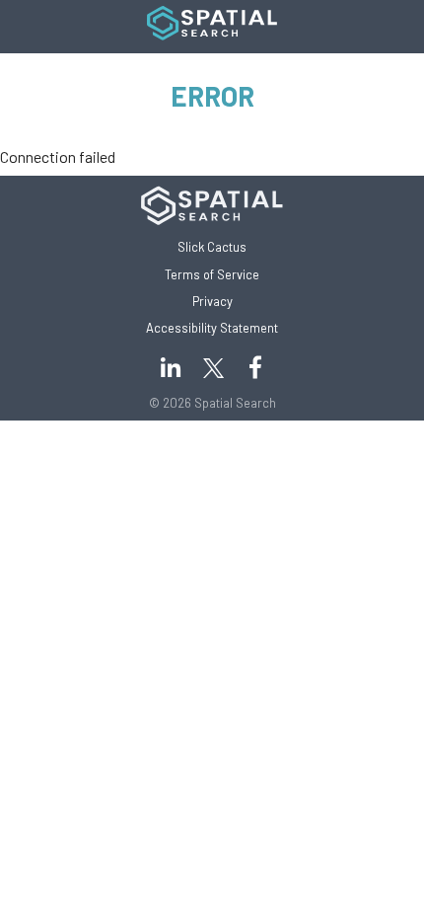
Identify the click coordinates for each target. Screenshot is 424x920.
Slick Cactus (212, 247)
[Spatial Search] (212, 34)
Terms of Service (212, 274)
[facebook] (212, 367)
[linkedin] (169, 367)
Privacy (212, 301)
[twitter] (254, 367)
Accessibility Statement (212, 328)
